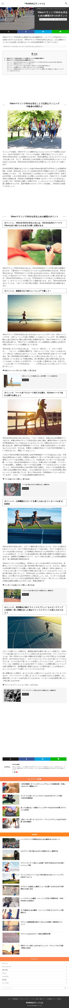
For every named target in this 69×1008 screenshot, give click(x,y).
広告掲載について (51, 999)
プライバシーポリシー (25, 999)
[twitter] (8, 31)
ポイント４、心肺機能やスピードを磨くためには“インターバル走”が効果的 (25, 67)
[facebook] (25, 31)
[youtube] (17, 772)
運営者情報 (15, 999)
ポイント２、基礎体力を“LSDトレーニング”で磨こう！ (20, 64)
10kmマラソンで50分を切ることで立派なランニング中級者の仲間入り (25, 58)
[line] (60, 31)
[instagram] (15, 772)
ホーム (9, 999)
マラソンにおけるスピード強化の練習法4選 (35, 934)
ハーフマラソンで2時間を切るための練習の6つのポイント (40, 839)
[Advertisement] (34, 87)
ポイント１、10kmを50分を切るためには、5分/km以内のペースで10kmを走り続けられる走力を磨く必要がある (34, 62)
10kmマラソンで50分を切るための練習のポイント (20, 60)
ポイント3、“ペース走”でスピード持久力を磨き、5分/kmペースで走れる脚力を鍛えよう (28, 65)
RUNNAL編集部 (62, 19)
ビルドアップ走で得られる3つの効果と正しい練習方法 (39, 851)
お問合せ (59, 999)
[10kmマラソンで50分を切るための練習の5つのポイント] (43, 31)
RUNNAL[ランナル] (34, 1003)
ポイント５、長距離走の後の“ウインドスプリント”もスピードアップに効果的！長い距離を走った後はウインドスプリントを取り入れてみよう (35, 69)
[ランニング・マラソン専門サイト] (34, 3)
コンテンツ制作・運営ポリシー (38, 999)
